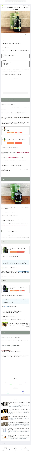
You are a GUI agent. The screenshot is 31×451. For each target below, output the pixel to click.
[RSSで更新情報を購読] (23, 393)
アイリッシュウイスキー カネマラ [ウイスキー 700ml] (17, 248)
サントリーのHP (3, 267)
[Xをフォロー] (8, 391)
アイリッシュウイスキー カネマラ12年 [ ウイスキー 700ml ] (18, 287)
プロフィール (15, 448)
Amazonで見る (10, 132)
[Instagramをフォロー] (23, 391)
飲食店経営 (5, 447)
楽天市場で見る (18, 132)
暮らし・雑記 (5, 448)
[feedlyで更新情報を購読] (8, 393)
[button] (20, 36)
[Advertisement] (15, 84)
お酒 (2, 5)
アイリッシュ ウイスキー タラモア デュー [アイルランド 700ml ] (16, 139)
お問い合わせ (25, 448)
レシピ (25, 447)
